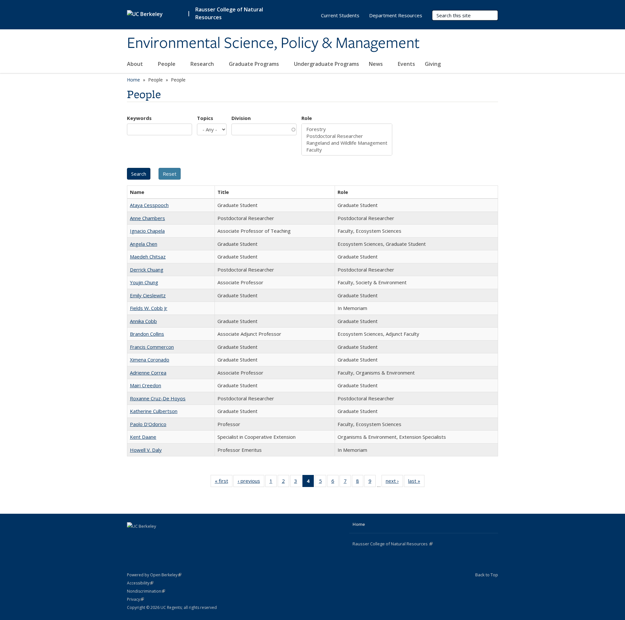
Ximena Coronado (149, 359)
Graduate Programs (254, 63)
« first (223, 482)
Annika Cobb (143, 321)
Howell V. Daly (146, 450)
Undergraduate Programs (326, 63)
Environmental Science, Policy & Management (273, 43)
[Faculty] (347, 149)
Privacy (135, 599)
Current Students (340, 15)
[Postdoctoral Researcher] (347, 136)
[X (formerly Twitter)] (145, 537)
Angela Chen (143, 244)
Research (202, 63)
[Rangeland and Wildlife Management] (347, 143)
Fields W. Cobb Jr (148, 308)
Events (406, 63)
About (135, 63)
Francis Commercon (152, 347)
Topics (205, 118)
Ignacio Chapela (147, 231)
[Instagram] (158, 537)
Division (241, 118)
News (376, 63)
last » (416, 482)
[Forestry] (347, 129)
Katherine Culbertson (153, 411)
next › (394, 482)
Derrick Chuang (146, 269)
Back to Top (486, 575)
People (167, 63)
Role (306, 118)
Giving (433, 63)
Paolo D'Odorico (148, 424)
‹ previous (251, 482)
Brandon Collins (147, 334)
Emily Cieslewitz (148, 295)
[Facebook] (132, 537)
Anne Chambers (147, 218)
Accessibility (140, 583)
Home (133, 80)
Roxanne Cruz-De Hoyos (158, 398)
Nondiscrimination (146, 591)
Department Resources (395, 15)
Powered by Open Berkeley (154, 575)
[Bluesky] (171, 537)
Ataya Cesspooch (149, 205)
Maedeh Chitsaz (148, 256)
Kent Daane (143, 437)
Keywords (139, 118)
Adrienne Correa (148, 372)
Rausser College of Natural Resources (229, 13)
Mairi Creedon (145, 385)
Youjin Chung (144, 282)
